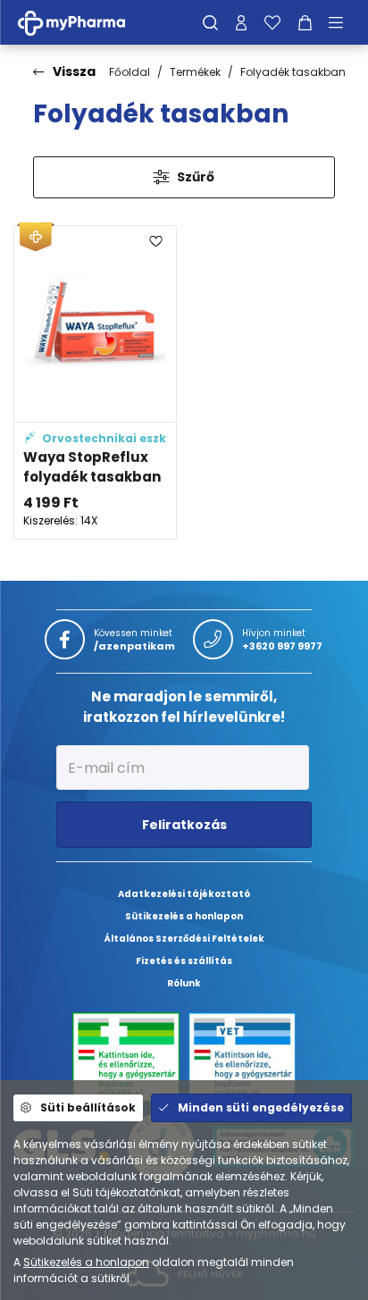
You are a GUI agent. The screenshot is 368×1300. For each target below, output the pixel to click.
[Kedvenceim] (272, 22)
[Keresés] (210, 22)
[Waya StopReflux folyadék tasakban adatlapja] (95, 383)
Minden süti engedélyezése (261, 1107)
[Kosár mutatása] (305, 22)
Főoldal (129, 72)
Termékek (195, 72)
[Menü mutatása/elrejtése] (342, 22)
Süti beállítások (88, 1107)
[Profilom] (241, 22)
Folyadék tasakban (293, 72)
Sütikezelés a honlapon (86, 1262)
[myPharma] (85, 22)
